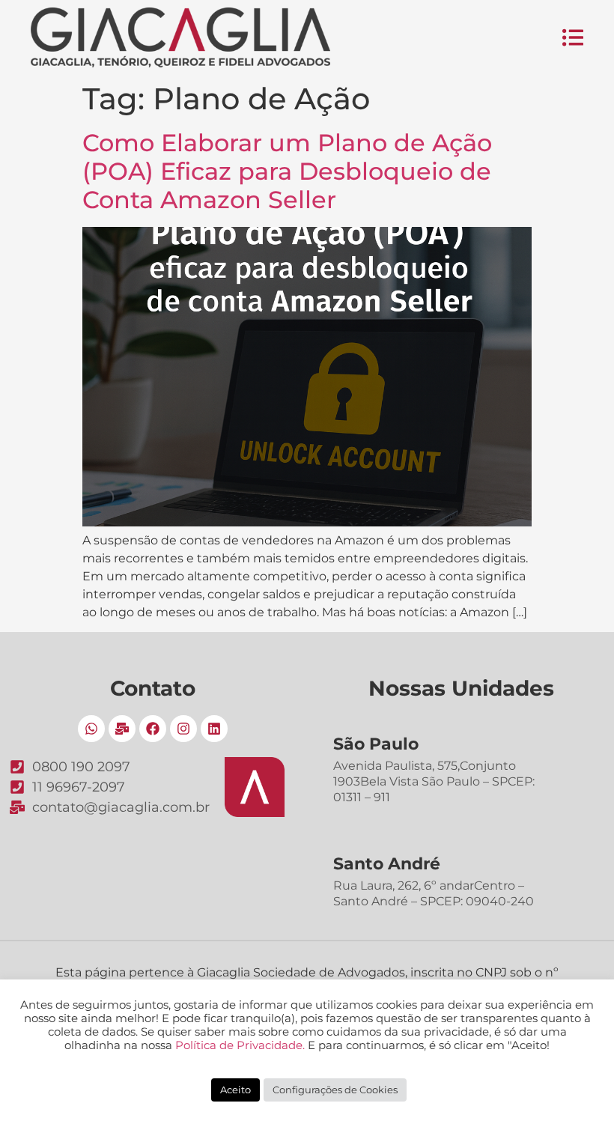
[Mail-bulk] (122, 728)
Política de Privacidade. (240, 1045)
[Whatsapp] (91, 728)
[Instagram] (183, 728)
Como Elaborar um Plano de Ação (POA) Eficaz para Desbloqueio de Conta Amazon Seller (287, 171)
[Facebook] (152, 728)
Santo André (386, 864)
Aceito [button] (235, 1090)
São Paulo (376, 744)
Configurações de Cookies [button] (335, 1090)
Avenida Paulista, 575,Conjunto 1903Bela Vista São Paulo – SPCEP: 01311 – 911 (434, 781)
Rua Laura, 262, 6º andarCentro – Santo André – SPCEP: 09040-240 (433, 893)
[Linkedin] (214, 728)
